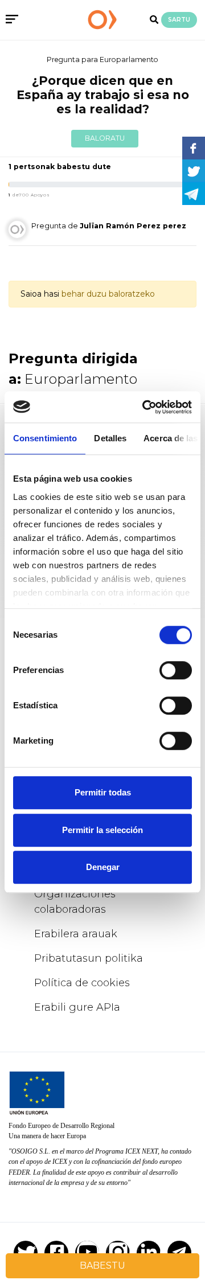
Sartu (179, 19)
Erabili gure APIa (77, 1007)
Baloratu (105, 138)
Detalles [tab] (110, 438)
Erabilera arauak (75, 934)
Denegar (103, 867)
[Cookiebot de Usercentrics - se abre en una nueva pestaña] (144, 407)
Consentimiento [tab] (45, 438)
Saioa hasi (39, 294)
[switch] (175, 670)
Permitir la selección (102, 830)
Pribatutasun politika (88, 958)
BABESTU (102, 1265)
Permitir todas (103, 792)
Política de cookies (82, 983)
